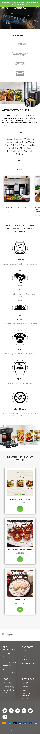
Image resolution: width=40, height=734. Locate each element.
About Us (25, 683)
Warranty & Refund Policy (10, 691)
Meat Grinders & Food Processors (9, 661)
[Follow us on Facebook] (11, 710)
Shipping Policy (8, 687)
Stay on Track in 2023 (20, 499)
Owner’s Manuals (28, 699)
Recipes (25, 690)
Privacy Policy (7, 683)
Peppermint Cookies (20, 600)
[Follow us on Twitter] (4, 710)
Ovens (4, 657)
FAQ (24, 656)
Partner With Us (28, 663)
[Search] (7, 8)
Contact (25, 687)
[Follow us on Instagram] (24, 710)
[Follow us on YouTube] (30, 710)
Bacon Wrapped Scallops (20, 549)
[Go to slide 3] (21, 169)
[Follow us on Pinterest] (17, 710)
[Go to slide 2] (19, 169)
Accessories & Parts (10, 673)
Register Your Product (27, 652)
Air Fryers (6, 653)
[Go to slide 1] (17, 169)
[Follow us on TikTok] (4, 717)
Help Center (26, 660)
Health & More (8, 669)
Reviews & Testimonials (27, 694)
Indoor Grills (7, 666)
